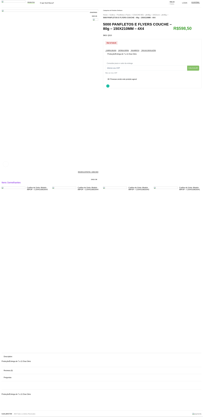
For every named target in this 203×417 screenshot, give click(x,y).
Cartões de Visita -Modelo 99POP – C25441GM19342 (138, 188)
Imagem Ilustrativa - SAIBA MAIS (88, 172)
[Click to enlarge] (5, 164)
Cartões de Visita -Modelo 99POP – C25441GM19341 (189, 188)
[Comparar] (106, 54)
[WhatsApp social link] (107, 86)
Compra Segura (111, 50)
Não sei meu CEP (111, 73)
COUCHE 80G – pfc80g (142, 15)
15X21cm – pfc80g (160, 15)
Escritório (195, 2)
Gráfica (112, 15)
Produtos (31, 2)
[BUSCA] (159, 3)
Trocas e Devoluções (148, 50)
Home (105, 15)
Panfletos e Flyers (124, 15)
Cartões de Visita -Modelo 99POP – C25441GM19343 (37, 188)
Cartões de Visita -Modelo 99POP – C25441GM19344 (88, 188)
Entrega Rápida (123, 50)
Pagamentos (135, 50)
